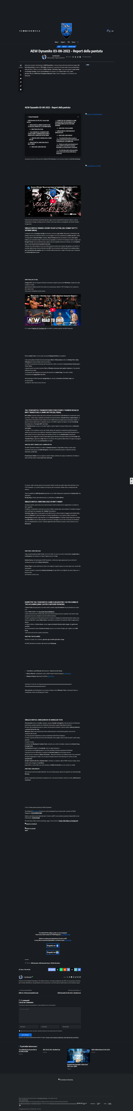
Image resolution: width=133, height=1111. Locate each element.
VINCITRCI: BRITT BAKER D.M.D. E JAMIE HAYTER (40, 138)
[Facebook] (20, 30)
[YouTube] (24, 30)
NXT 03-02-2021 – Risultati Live (51, 1049)
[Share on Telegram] (21, 82)
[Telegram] (36, 30)
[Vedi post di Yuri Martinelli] (44, 57)
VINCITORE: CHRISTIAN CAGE (39, 146)
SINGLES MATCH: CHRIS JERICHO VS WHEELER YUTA (65, 131)
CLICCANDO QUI (36, 813)
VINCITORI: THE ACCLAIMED (66, 128)
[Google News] (26, 30)
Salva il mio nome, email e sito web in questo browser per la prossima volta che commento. (41, 1031)
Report (64, 46)
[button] (109, 31)
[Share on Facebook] (73, 57)
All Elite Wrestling (55, 963)
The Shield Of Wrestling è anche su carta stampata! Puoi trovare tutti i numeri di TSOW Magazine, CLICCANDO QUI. (67, 139)
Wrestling (51, 676)
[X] (22, 30)
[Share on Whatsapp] (21, 74)
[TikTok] (76, 977)
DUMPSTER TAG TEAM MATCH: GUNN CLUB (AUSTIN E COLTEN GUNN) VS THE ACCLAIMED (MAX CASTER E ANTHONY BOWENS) (65, 123)
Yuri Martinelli (55, 55)
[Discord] (34, 30)
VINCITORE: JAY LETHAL (37, 129)
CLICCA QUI (36, 818)
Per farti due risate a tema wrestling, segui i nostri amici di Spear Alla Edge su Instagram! (67, 151)
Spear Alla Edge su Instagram (68, 821)
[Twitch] (32, 30)
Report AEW (72, 46)
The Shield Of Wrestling (24, 1103)
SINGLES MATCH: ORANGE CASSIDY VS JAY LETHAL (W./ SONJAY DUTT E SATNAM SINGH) (39, 125)
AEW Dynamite (34, 963)
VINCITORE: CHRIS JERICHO (65, 135)
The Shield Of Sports (43, 1098)
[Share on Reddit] (21, 78)
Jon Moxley (67, 673)
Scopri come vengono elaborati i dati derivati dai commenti (62, 1037)
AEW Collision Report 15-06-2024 (101, 1049)
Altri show (71, 1061)
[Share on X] (75, 57)
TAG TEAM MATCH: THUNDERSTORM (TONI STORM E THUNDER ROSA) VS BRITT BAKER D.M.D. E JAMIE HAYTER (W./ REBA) (39, 133)
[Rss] (39, 30)
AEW (59, 46)
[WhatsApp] (37, 30)
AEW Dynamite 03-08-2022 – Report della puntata (38, 121)
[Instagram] (28, 30)
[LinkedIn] (30, 30)
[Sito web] (67, 977)
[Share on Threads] (72, 969)
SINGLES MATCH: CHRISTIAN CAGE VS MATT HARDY (38, 143)
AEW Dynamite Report (44, 963)
